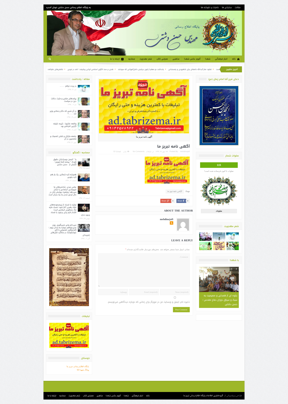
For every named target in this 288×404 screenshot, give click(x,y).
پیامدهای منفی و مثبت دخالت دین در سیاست (63, 100)
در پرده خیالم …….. (68, 86)
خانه (234, 59)
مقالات (237, 7)
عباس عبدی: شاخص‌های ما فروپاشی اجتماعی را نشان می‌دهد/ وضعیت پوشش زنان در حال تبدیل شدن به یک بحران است (62, 191)
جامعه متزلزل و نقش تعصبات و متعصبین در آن (63, 137)
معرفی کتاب (162, 59)
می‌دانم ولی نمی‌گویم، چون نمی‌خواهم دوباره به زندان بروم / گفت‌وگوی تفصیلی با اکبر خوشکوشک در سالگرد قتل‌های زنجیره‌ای (69, 230)
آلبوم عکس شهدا (192, 59)
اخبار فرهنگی (221, 59)
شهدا (207, 59)
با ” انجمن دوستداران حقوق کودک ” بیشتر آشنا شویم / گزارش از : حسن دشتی (64, 161)
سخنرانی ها (227, 7)
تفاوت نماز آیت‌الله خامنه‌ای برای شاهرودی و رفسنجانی (214, 69)
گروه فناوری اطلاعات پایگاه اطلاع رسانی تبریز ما (203, 396)
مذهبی (175, 59)
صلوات (219, 211)
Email (118, 152)
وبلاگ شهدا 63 (83, 370)
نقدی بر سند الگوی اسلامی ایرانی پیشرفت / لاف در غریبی (115, 69)
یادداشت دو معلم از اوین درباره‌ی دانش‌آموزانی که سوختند (166, 69)
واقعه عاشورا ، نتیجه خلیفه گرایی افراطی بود (64, 125)
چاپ (124, 152)
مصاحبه (131, 59)
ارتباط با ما (115, 59)
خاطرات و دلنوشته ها (210, 7)
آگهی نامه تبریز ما (174, 191)
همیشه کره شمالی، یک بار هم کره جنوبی (63, 176)
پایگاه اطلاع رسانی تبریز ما (78, 366)
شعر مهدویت (146, 59)
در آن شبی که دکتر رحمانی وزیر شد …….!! (63, 112)
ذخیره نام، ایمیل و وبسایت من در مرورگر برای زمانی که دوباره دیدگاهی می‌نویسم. (149, 302)
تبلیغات (148, 151)
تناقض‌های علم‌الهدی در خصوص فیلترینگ (72, 69)
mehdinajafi (185, 151)
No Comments (138, 151)
